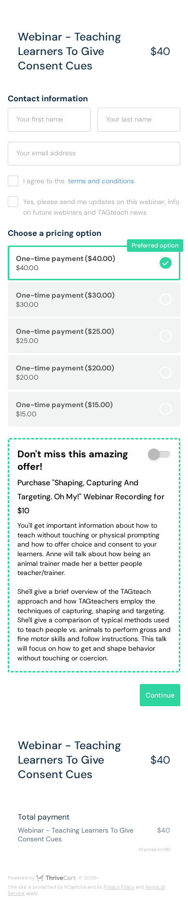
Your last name (129, 119)
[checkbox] (159, 454)
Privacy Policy (119, 887)
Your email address (46, 153)
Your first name (39, 119)
